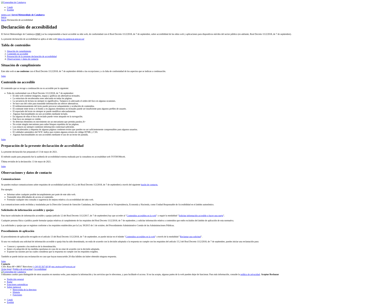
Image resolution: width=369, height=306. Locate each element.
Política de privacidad (23, 269)
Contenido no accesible (17, 54)
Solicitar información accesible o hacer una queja (201, 215)
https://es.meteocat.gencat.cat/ (71, 39)
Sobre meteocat (14, 287)
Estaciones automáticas (17, 284)
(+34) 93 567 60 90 (42, 266)
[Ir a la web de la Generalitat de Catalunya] (13, 2)
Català (10, 7)
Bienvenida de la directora (24, 289)
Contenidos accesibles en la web (141, 215)
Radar (9, 282)
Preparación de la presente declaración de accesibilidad (32, 56)
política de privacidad (250, 274)
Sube (3, 76)
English (10, 10)
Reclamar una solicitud (190, 236)
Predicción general (15, 279)
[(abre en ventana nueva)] (13, 272)
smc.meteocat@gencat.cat (63, 266)
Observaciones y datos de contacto (22, 59)
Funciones (17, 295)
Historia (16, 292)
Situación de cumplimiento (19, 51)
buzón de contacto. (149, 184)
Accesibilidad (40, 269)
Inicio (3, 17)
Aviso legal (6, 269)
